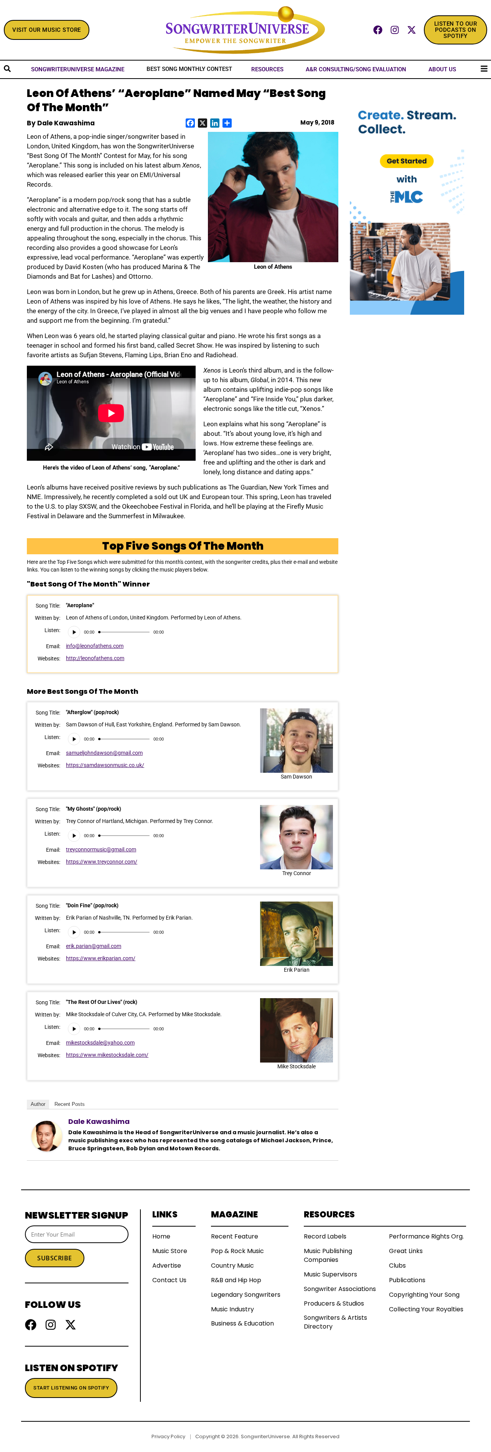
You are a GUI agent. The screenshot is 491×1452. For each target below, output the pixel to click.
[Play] (74, 632)
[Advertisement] (407, 430)
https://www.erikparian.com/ (100, 958)
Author (38, 1104)
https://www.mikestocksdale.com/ (107, 1055)
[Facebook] (377, 29)
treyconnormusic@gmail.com (101, 849)
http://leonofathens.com (95, 658)
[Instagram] (394, 29)
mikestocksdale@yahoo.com (100, 1043)
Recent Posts (69, 1104)
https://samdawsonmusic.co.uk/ (105, 765)
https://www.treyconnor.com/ (101, 862)
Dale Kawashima (99, 1121)
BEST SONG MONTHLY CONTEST (189, 69)
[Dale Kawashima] (46, 1136)
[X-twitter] (411, 29)
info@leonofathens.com (95, 646)
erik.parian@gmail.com (93, 946)
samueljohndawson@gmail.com (104, 753)
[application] (116, 632)
